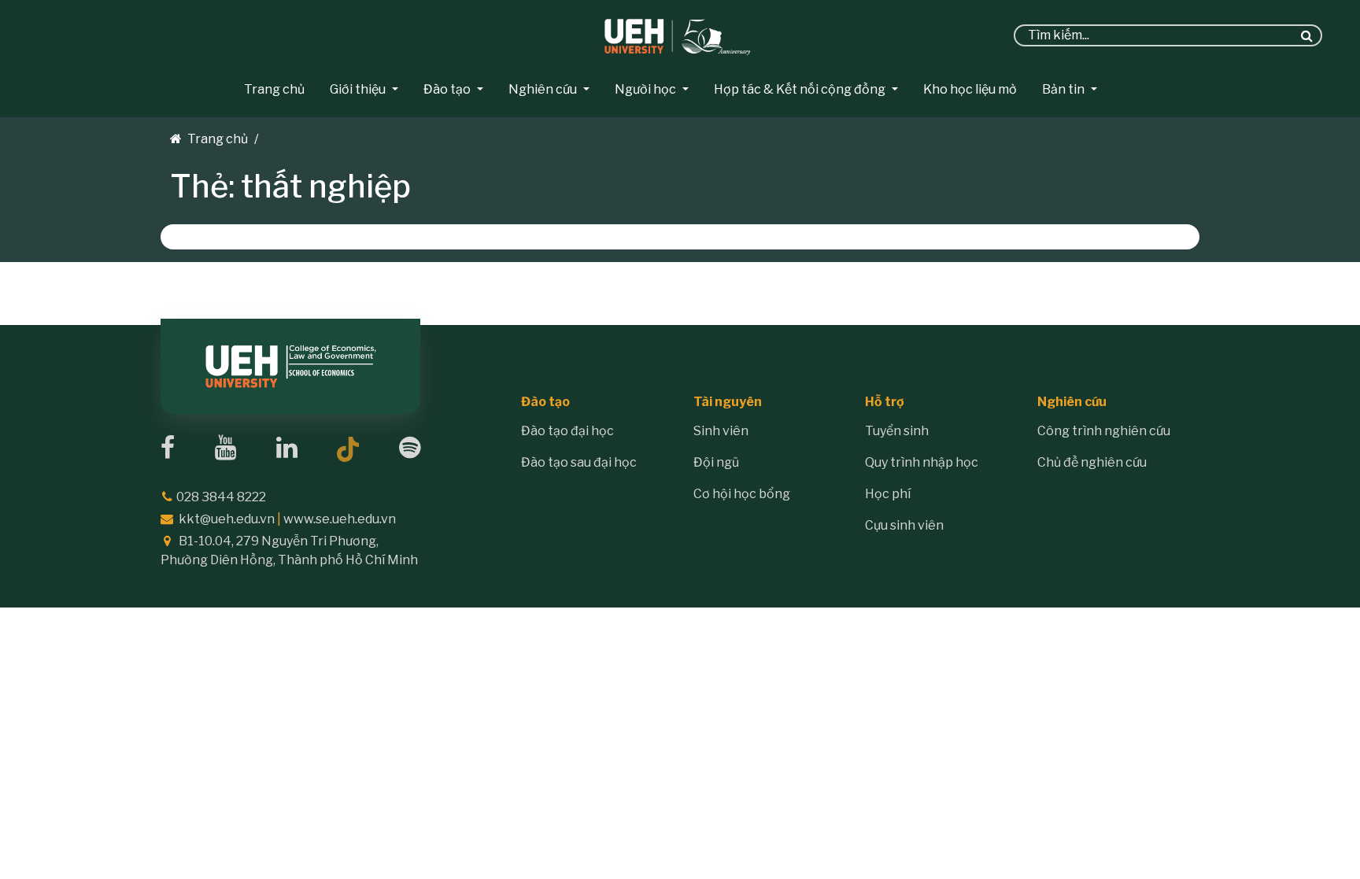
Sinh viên (720, 430)
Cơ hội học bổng (741, 493)
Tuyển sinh (897, 430)
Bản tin (1063, 89)
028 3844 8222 (221, 496)
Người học (645, 89)
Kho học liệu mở (970, 89)
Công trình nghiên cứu (1103, 430)
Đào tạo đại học (567, 430)
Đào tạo (447, 89)
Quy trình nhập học (921, 462)
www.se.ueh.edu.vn (339, 519)
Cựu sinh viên (904, 525)
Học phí (888, 493)
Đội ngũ (716, 462)
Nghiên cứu (542, 89)
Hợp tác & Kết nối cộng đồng (799, 89)
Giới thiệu (358, 89)
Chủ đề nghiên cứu (1092, 462)
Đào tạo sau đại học (579, 462)
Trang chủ (274, 89)
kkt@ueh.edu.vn (227, 519)
